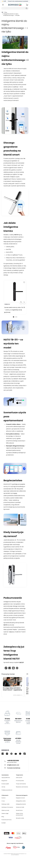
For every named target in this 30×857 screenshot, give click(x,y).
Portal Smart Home (6, 819)
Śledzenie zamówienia (22, 787)
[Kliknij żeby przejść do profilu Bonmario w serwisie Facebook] (3, 753)
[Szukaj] (26, 8)
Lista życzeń (19, 777)
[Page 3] (16, 316)
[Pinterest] (17, 668)
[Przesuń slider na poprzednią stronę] (27, 674)
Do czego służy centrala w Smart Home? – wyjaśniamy (12, 689)
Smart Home (19, 810)
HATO (21, 662)
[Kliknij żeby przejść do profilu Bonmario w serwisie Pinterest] (11, 753)
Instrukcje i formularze (7, 807)
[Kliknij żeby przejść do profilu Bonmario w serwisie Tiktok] (25, 753)
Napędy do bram (20, 798)
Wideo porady (5, 810)
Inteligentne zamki (21, 801)
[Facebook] (9, 668)
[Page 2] (15, 316)
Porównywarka (20, 780)
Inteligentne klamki (21, 804)
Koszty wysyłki (5, 784)
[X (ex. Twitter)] (6, 668)
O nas (3, 801)
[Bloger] (13, 668)
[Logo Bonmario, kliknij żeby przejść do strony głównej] (15, 5)
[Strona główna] (2, 12)
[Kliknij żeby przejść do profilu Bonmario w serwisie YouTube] (16, 753)
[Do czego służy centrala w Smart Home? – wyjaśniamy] (12, 681)
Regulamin (4, 780)
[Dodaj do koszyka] (24, 302)
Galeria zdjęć (5, 813)
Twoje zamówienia (21, 784)
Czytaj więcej (17, 695)
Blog (3, 816)
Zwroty (3, 787)
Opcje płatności (6, 777)
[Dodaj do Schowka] (24, 282)
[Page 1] (13, 316)
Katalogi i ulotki (5, 804)
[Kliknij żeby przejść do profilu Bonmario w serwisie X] (20, 753)
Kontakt (4, 823)
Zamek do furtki (20, 807)
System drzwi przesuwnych (19, 814)
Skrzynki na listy (20, 818)
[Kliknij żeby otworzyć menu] (3, 4)
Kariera (3, 798)
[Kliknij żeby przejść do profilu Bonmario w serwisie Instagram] (7, 753)
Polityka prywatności (7, 790)
